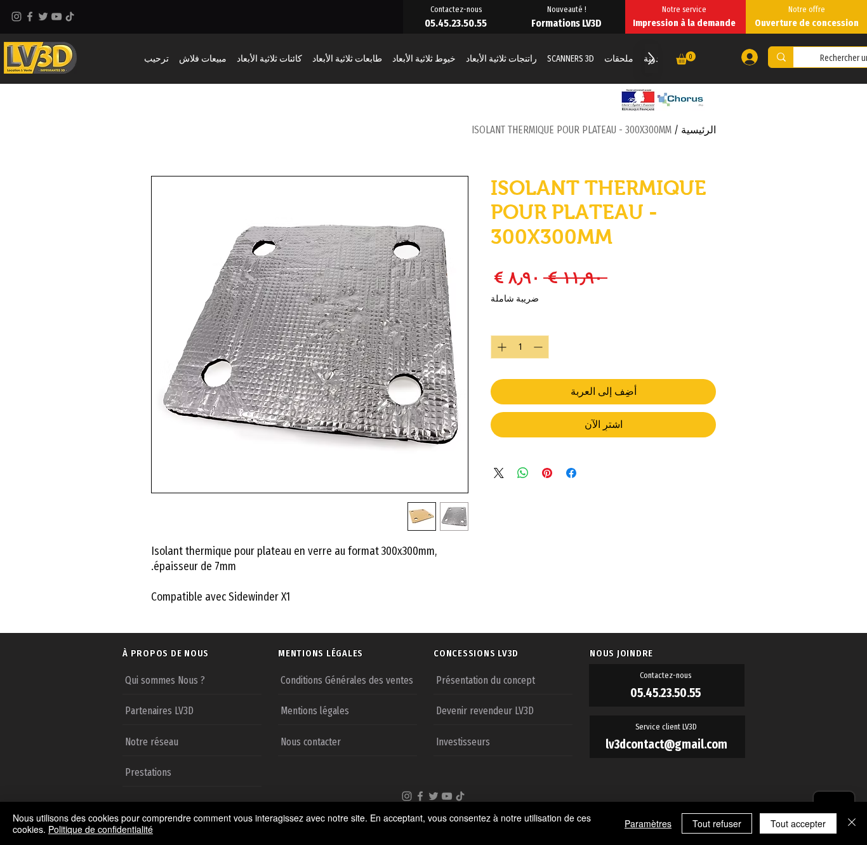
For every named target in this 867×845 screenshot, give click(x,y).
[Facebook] (29, 16)
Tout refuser (716, 823)
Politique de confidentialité (100, 829)
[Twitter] (43, 16)
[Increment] (500, 347)
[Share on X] (498, 473)
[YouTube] (56, 16)
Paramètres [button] (648, 823)
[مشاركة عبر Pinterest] (547, 473)
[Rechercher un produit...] (781, 57)
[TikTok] (69, 16)
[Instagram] (16, 16)
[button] (686, 58)
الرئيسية (698, 130)
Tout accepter (798, 823)
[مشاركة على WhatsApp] (523, 473)
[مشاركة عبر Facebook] (571, 473)
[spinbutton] (519, 347)
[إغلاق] (851, 823)
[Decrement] (539, 347)
